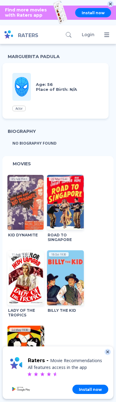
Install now (93, 13)
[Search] (68, 35)
